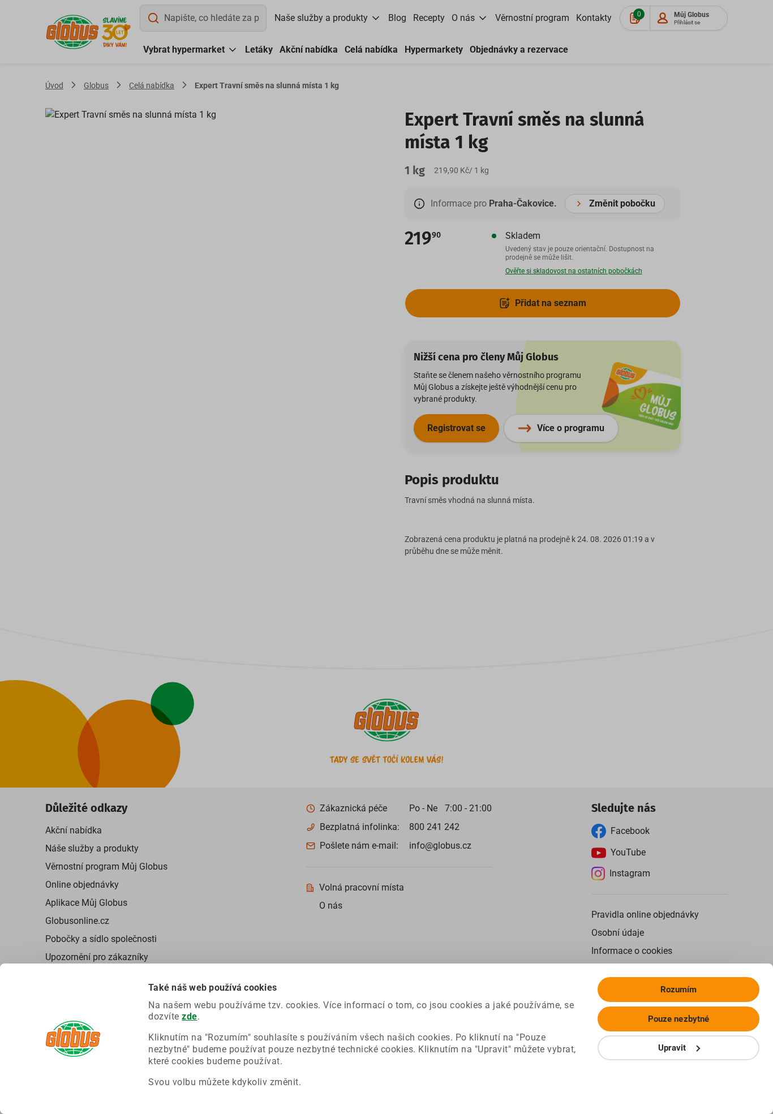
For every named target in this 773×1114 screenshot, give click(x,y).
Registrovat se (456, 428)
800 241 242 (434, 826)
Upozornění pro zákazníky (96, 957)
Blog (397, 17)
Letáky (259, 49)
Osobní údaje (617, 932)
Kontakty (594, 17)
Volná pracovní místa (361, 887)
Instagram (629, 873)
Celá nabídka (371, 49)
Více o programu (570, 428)
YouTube (628, 852)
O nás (463, 17)
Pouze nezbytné (678, 1019)
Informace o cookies (631, 950)
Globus (96, 85)
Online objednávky (82, 884)
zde (189, 1016)
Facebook (630, 830)
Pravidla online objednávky (645, 914)
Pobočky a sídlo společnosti (101, 939)
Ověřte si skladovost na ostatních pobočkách (573, 271)
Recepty (429, 17)
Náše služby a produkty (92, 848)
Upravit (672, 1048)
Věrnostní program (532, 17)
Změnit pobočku (622, 203)
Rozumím (678, 989)
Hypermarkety (434, 49)
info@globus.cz (440, 845)
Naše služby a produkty (321, 17)
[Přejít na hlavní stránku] (72, 32)
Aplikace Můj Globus (86, 902)
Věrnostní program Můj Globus (106, 866)
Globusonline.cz (77, 920)
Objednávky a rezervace (519, 49)
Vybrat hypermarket (184, 49)
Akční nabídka (309, 49)
